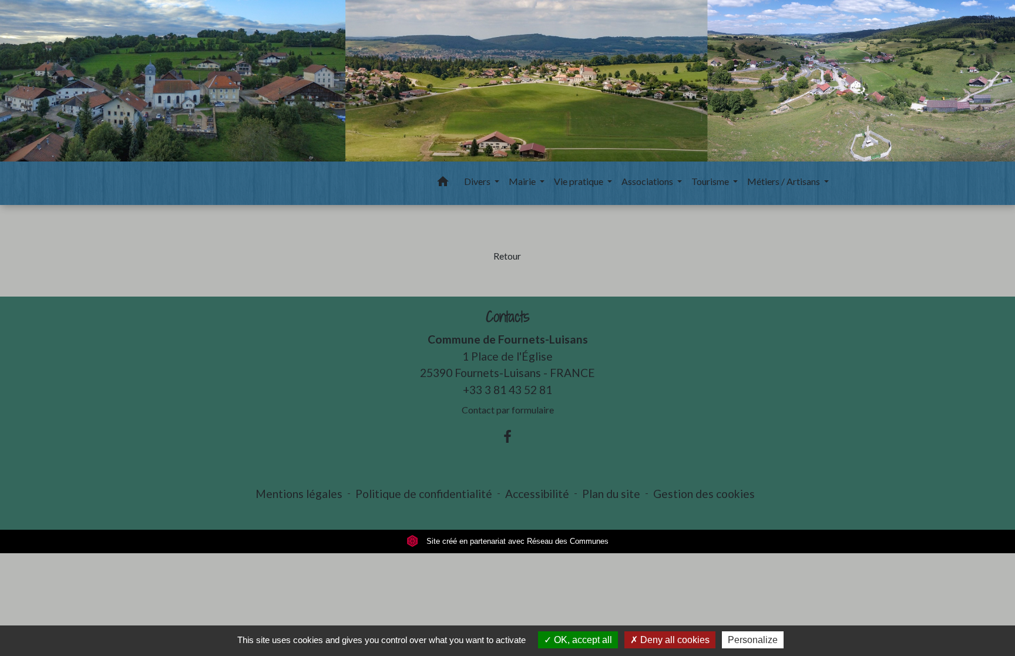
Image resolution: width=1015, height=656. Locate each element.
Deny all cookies (674, 640)
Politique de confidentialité (423, 493)
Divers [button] (478, 181)
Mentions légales (299, 493)
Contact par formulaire (508, 409)
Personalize (753, 640)
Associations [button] (648, 181)
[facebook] (507, 436)
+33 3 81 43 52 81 (507, 389)
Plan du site (611, 493)
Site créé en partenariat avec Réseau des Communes (516, 541)
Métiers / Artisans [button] (784, 181)
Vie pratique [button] (579, 181)
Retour (507, 255)
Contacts (508, 316)
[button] (442, 183)
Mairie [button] (523, 181)
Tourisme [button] (711, 181)
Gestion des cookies (704, 493)
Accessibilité (537, 493)
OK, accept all (582, 640)
